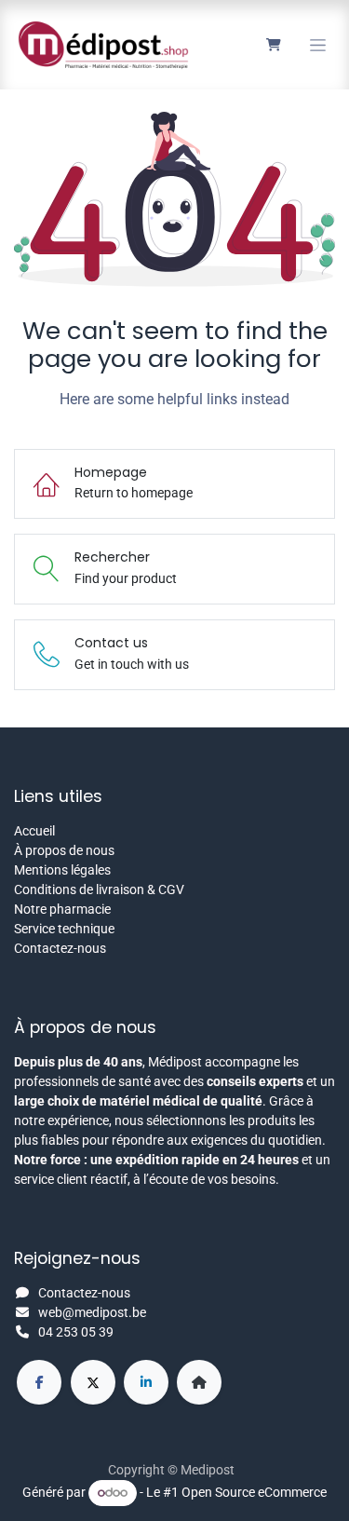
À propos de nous (64, 850)
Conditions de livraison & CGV (99, 889)
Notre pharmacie (62, 909)
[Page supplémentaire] (199, 1382)
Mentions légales (62, 869)
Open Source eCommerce (254, 1492)
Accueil (34, 830)
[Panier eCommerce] (273, 44)
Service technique (64, 928)
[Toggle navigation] (318, 45)
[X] (93, 1382)
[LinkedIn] (146, 1382)
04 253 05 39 (76, 1331)
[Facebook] (39, 1382)
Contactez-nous (60, 948)
